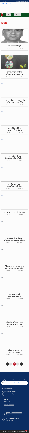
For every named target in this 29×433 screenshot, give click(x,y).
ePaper (17, 15)
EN (8, 15)
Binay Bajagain (24, 431)
